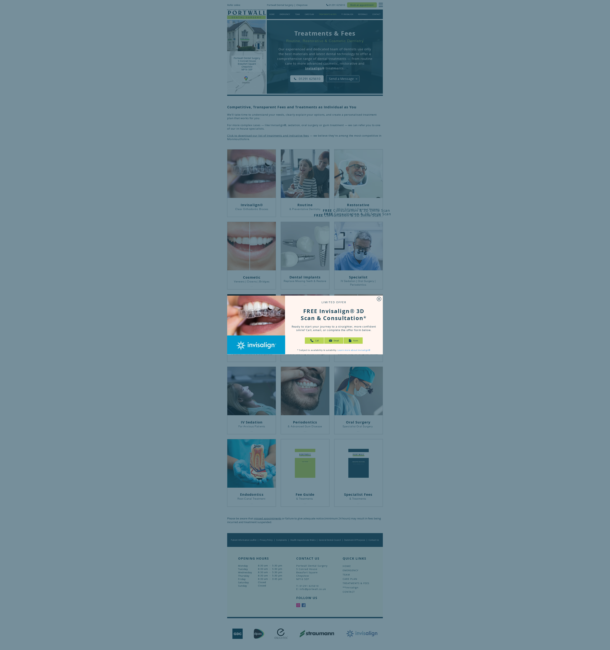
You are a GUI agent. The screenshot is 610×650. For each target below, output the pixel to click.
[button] (379, 299)
